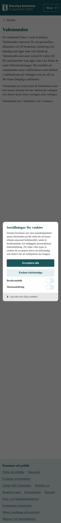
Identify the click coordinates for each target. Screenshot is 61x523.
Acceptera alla (30, 263)
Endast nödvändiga (30, 272)
